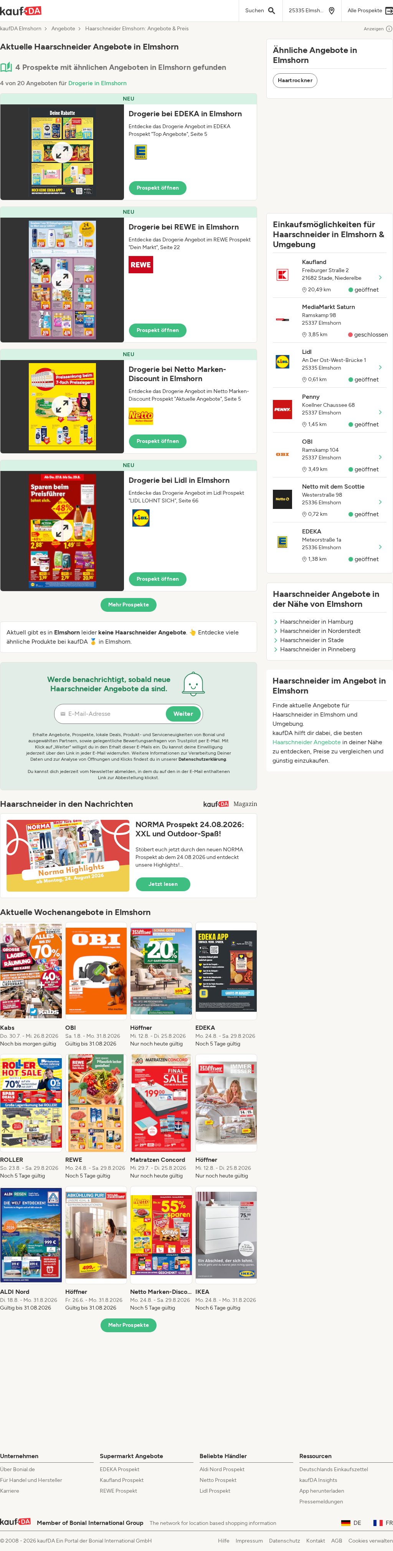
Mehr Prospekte (128, 604)
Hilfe (224, 1541)
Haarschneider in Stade (312, 640)
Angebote (63, 28)
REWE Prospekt (118, 1491)
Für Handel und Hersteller (31, 1480)
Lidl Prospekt (215, 1491)
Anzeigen (374, 28)
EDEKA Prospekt (119, 1469)
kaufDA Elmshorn (20, 28)
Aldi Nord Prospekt (222, 1469)
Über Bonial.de (17, 1469)
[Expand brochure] (62, 152)
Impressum (249, 1541)
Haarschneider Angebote (306, 742)
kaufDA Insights (318, 1480)
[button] (128, 146)
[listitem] (31, 985)
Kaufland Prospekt (122, 1480)
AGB (336, 1541)
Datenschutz (284, 1541)
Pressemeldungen (321, 1501)
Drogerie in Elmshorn (97, 83)
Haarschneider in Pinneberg (317, 649)
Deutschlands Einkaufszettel (333, 1469)
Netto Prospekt (218, 1480)
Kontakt (315, 1541)
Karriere (9, 1491)
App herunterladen (321, 1491)
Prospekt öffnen (158, 188)
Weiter (183, 713)
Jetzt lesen (163, 884)
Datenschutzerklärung (202, 759)
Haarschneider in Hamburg (316, 621)
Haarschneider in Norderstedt (320, 630)
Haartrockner (295, 80)
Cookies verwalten (370, 1541)
